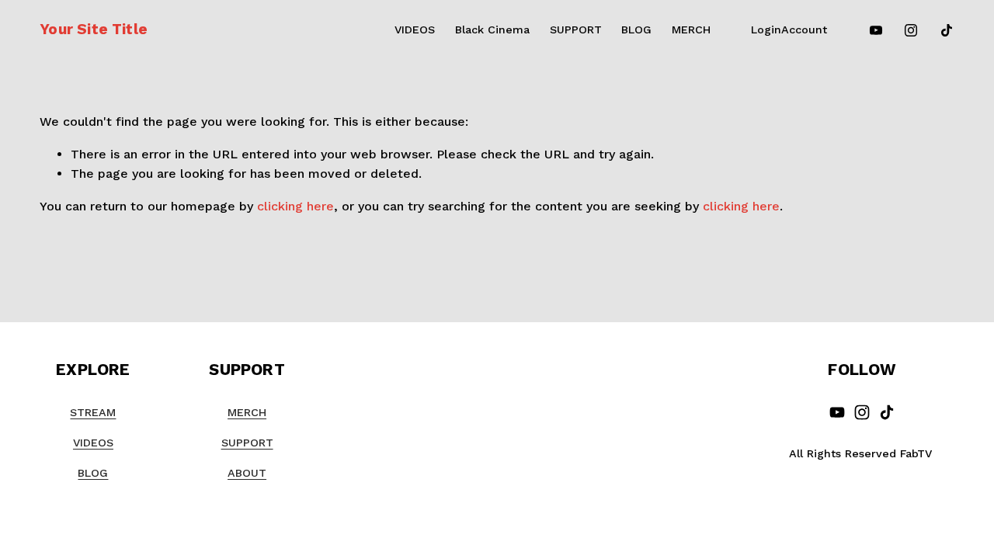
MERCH (691, 29)
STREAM (93, 412)
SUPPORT (576, 29)
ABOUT (247, 473)
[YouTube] (876, 30)
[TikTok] (946, 30)
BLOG (636, 29)
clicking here (295, 206)
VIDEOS (414, 29)
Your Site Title (94, 29)
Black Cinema (492, 29)
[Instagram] (911, 30)
